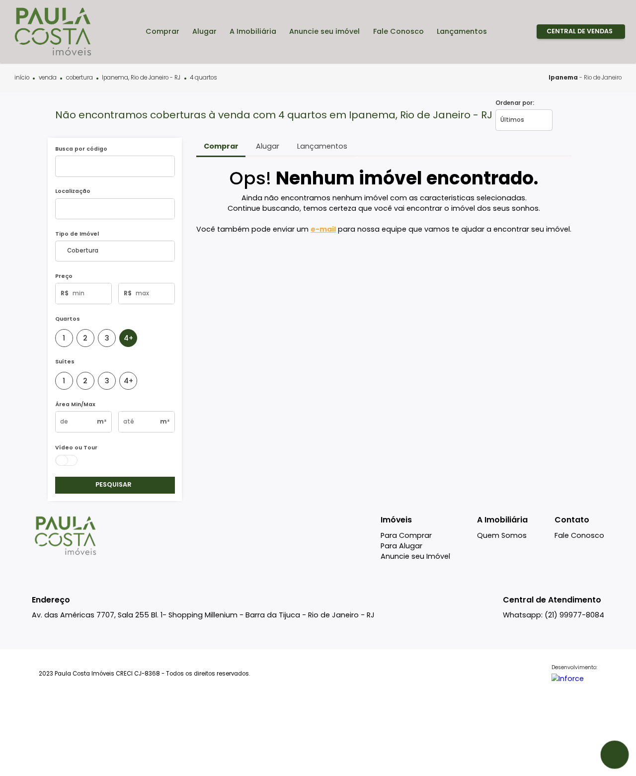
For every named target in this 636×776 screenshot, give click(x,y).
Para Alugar (401, 546)
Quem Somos (502, 535)
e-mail (323, 229)
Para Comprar (406, 535)
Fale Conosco (579, 535)
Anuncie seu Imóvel (415, 556)
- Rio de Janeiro (585, 78)
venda (48, 78)
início (21, 78)
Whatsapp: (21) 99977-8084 (553, 615)
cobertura (79, 78)
